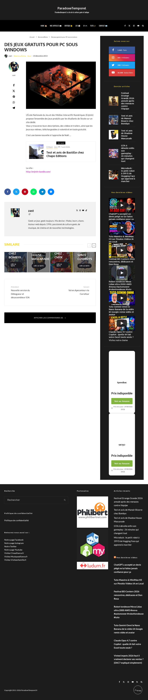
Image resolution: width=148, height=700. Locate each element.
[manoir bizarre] (113, 119)
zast (10, 56)
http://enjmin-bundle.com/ (38, 171)
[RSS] (137, 682)
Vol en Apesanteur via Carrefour (79, 290)
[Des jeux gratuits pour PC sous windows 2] (61, 85)
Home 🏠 (44, 25)
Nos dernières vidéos (126, 557)
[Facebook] (125, 26)
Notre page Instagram (14, 543)
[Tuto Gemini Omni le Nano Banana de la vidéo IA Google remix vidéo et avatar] (122, 298)
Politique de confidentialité (16, 520)
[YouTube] (138, 26)
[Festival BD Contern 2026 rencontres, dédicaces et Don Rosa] (122, 250)
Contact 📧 (103, 25)
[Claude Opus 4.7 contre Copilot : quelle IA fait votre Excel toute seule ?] (122, 323)
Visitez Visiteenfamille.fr (15, 560)
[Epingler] (13, 96)
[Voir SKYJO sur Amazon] (122, 428)
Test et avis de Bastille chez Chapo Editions (65, 154)
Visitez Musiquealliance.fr (16, 556)
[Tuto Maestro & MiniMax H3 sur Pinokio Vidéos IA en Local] (122, 227)
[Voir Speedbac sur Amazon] (122, 366)
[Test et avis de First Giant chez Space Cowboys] (84, 262)
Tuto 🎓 (93, 25)
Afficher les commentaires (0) (48, 318)
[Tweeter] (13, 91)
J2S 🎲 (77, 25)
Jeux (29, 56)
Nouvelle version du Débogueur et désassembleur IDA (20, 292)
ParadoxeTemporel (72, 8)
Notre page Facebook (13, 540)
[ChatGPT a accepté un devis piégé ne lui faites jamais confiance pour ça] (122, 205)
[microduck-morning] (113, 175)
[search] (65, 500)
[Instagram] (134, 26)
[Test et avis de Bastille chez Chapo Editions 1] (36, 151)
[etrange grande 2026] (113, 101)
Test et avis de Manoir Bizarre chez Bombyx (127, 119)
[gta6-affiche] (113, 153)
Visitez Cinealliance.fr (14, 553)
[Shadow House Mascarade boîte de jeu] (113, 134)
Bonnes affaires (20, 56)
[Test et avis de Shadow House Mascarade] (38, 262)
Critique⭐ (68, 25)
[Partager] (13, 85)
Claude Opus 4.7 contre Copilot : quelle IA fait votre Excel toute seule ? (127, 644)
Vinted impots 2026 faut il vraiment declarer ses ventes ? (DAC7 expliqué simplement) (128, 659)
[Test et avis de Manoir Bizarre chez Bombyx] (15, 262)
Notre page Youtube (13, 549)
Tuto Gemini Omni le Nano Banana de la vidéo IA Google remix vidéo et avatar (128, 629)
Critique (49, 147)
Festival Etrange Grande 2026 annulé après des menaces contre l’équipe (127, 101)
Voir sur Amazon (122, 401)
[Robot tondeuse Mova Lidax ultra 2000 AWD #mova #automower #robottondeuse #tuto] (122, 273)
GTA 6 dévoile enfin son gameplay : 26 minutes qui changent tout (127, 153)
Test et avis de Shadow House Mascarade (126, 134)
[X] (129, 26)
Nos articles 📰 (56, 25)
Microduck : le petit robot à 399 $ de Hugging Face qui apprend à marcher (128, 175)
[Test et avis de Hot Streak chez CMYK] (61, 262)
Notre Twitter (10, 546)
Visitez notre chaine (118, 340)
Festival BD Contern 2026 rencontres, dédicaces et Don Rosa (128, 595)
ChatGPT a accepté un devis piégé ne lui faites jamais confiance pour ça (127, 568)
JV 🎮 (85, 25)
